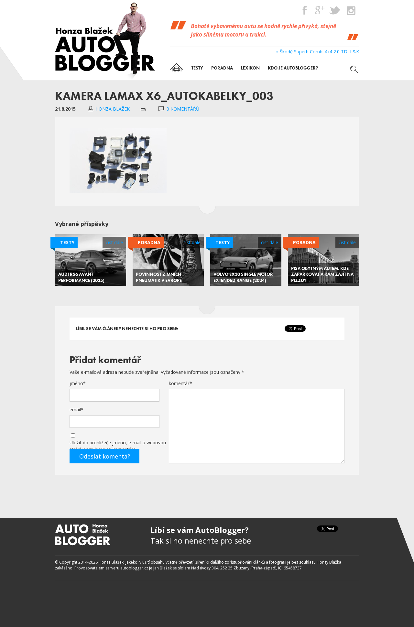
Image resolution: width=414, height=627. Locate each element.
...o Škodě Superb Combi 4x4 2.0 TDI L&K (316, 52)
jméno (78, 383)
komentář (180, 383)
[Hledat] (354, 69)
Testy (67, 242)
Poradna (149, 242)
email (76, 409)
